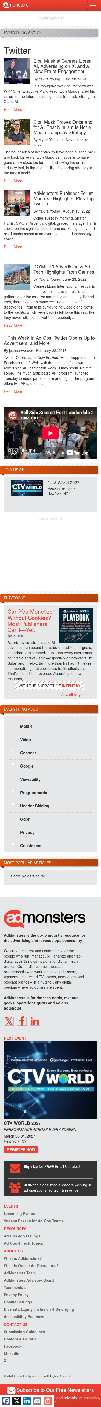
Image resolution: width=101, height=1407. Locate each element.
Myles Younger (51, 139)
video (21, 739)
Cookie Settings (18, 1302)
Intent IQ (71, 685)
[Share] (47, 1401)
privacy (23, 832)
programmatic (29, 792)
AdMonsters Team (20, 1272)
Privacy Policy (16, 1294)
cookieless (26, 845)
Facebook (12, 1346)
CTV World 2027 (63, 482)
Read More (13, 109)
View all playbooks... (76, 694)
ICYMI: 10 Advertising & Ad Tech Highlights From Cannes (63, 269)
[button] (9, 1021)
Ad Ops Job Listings (22, 1235)
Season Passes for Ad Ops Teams (33, 1220)
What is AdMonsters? (23, 1258)
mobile (22, 726)
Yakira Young (49, 78)
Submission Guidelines (24, 1331)
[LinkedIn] (27, 1401)
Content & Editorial (21, 1338)
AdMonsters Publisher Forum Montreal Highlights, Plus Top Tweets (63, 198)
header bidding (30, 805)
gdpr (21, 819)
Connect (24, 752)
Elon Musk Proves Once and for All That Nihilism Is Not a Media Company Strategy (62, 127)
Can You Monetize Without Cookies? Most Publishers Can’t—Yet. (30, 620)
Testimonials (15, 1287)
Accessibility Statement (25, 1316)
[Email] (37, 1401)
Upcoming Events (19, 1213)
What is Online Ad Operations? (31, 1265)
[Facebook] (6, 1401)
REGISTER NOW (21, 1149)
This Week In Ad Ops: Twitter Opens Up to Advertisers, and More (49, 340)
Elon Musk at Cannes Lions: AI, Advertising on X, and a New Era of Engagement (62, 65)
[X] (16, 1401)
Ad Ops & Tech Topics (23, 1243)
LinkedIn (11, 1353)
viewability (26, 779)
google (23, 766)
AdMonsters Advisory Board (29, 1280)
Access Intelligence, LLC (29, 1376)
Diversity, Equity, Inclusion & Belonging (39, 1309)
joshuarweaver (21, 350)
